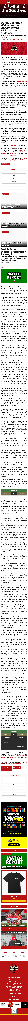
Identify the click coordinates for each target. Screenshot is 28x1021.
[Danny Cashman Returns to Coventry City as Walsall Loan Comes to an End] (14, 201)
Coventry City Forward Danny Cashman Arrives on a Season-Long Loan (12, 244)
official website (22, 82)
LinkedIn (14, 178)
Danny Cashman (11, 16)
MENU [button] (2, 2)
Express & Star (13, 145)
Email (14, 184)
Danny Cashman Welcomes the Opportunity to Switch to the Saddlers (12, 225)
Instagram (13, 153)
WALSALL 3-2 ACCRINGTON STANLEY (13, 925)
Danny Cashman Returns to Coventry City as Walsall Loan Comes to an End (12, 206)
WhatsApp (14, 181)
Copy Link (14, 188)
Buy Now (14, 901)
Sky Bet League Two (20, 265)
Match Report (13, 265)
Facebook (18, 152)
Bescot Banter (20, 1017)
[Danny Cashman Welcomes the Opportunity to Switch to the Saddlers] (14, 220)
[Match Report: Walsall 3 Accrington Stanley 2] (14, 861)
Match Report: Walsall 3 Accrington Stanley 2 (12, 867)
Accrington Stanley (5, 265)
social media (23, 150)
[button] (26, 2)
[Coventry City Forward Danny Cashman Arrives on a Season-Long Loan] (14, 238)
